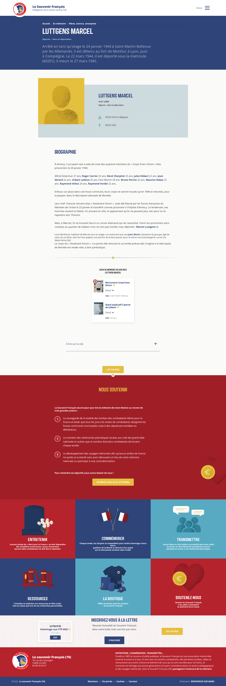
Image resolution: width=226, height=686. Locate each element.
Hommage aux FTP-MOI (54, 629)
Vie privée (107, 681)
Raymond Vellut (69, 183)
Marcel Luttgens (146, 226)
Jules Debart (141, 176)
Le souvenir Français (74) (32, 681)
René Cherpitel (116, 176)
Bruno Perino (128, 179)
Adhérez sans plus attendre (113, 482)
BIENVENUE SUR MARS (202, 681)
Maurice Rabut (154, 179)
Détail (108, 290)
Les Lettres (172, 631)
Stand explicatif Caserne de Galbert (117, 306)
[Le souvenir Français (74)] (19, 15)
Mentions (93, 681)
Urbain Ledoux (80, 179)
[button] (207, 7)
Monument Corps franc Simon (117, 284)
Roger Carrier (89, 176)
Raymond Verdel (98, 183)
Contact (133, 681)
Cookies (120, 681)
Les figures (113, 369)
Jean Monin (134, 234)
